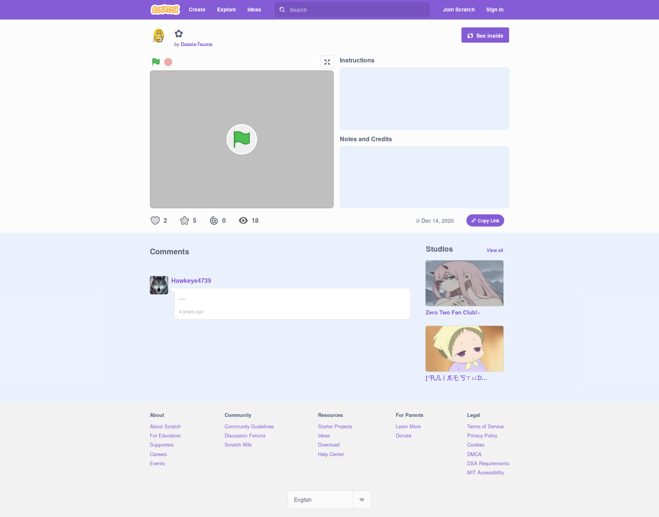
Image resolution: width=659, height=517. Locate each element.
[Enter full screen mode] (327, 62)
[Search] (282, 9)
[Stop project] (168, 62)
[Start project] (156, 62)
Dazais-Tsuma (196, 44)
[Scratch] (165, 9)
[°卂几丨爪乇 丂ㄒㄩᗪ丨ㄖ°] (457, 378)
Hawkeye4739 (191, 280)
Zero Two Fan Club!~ (453, 312)
